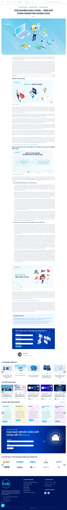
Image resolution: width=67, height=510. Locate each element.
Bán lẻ (16, 393)
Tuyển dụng (26, 1)
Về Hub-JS (8, 1)
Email (8, 443)
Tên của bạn (17, 333)
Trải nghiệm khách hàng (43, 7)
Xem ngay (5, 421)
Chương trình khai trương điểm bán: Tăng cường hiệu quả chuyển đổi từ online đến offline (32, 321)
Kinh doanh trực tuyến (23, 7)
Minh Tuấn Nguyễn (31, 399)
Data (54, 484)
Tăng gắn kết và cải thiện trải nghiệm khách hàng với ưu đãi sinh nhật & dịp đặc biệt (30, 323)
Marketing (50, 484)
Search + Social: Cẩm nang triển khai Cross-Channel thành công (46, 376)
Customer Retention (61, 393)
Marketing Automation (33, 7)
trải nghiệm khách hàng (21, 114)
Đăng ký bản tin (10, 448)
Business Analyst (27, 490)
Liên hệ (33, 1)
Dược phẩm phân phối (5, 393)
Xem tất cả (62, 382)
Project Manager (26, 487)
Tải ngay (7, 373)
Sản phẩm (20, 1)
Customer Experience (45, 393)
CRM (45, 482)
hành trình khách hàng (39, 109)
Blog (14, 1)
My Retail (11, 393)
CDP (48, 482)
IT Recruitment (26, 485)
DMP (51, 482)
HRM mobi (46, 484)
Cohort (56, 393)
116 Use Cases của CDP (20, 375)
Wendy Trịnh (6, 398)
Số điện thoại (18, 337)
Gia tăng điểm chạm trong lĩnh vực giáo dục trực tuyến (59, 376)
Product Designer (27, 489)
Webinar (24, 393)
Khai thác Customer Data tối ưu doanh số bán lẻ (33, 376)
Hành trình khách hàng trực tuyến (32, 300)
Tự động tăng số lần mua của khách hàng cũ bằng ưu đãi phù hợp (59, 396)
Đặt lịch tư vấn (18, 346)
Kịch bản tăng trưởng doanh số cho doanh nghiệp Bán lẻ (7, 376)
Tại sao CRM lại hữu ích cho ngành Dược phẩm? (29, 144)
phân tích (54, 482)
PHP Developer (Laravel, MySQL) (29, 492)
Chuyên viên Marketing (28, 483)
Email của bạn (18, 341)
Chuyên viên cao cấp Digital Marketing (30, 482)
